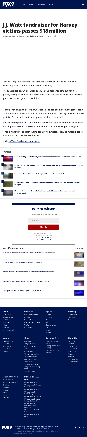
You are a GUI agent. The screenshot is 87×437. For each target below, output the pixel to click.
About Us (72, 338)
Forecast (27, 317)
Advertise (71, 357)
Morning (72, 311)
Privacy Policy (46, 237)
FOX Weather (28, 327)
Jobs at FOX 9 (72, 349)
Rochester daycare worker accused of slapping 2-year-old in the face (26, 281)
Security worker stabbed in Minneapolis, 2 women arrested (22, 291)
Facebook (6, 387)
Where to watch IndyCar (32, 396)
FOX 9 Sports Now (30, 359)
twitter (79, 427)
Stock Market (7, 346)
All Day (26, 349)
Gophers (49, 317)
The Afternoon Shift (31, 364)
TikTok (5, 395)
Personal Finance (8, 341)
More (51, 5)
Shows (27, 338)
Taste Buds (28, 362)
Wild (47, 322)
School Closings (29, 320)
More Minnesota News (13, 248)
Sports (22, 36)
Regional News (53, 338)
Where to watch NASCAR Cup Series (31, 393)
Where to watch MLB (31, 389)
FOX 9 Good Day (30, 346)
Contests (71, 344)
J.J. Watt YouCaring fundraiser (24, 141)
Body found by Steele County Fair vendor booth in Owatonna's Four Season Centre (47, 157)
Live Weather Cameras (32, 322)
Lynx (47, 327)
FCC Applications (73, 362)
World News (7, 320)
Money (6, 338)
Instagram (6, 390)
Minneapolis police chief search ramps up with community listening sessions (28, 272)
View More (78, 248)
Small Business (8, 349)
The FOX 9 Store (30, 371)
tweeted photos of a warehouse (24, 122)
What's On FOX (73, 351)
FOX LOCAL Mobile (9, 382)
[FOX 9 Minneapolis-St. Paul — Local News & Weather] (10, 4)
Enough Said (28, 351)
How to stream (8, 380)
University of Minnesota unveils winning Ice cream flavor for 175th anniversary (29, 253)
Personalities (72, 346)
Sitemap (70, 354)
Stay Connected (10, 376)
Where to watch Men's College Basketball (32, 400)
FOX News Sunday (9, 330)
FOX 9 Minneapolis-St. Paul (10, 36)
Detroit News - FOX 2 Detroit (53, 351)
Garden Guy (72, 317)
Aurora (48, 333)
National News (8, 317)
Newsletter (6, 385)
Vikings (48, 315)
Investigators (7, 322)
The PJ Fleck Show (30, 357)
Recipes (70, 320)
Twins (48, 320)
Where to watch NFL (31, 382)
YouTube (6, 398)
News (5, 311)
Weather (28, 311)
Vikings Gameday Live (31, 354)
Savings (5, 351)
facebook (75, 427)
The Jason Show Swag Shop (32, 368)
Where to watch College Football (32, 386)
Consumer (6, 327)
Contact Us (71, 341)
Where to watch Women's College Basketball (30, 405)
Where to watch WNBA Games (32, 411)
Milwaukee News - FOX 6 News (54, 342)
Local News (7, 315)
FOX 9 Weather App (31, 315)
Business (6, 344)
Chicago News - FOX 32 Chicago (54, 347)
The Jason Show (29, 344)
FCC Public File (73, 359)
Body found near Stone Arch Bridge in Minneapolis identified (39, 174)
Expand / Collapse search (83, 4)
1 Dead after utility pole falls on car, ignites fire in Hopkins (22, 262)
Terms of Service (45, 239)
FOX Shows (28, 341)
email (83, 427)
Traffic (26, 325)
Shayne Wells (72, 315)
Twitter (5, 393)
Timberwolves (51, 325)
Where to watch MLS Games (31, 415)
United (48, 330)
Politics (5, 325)
